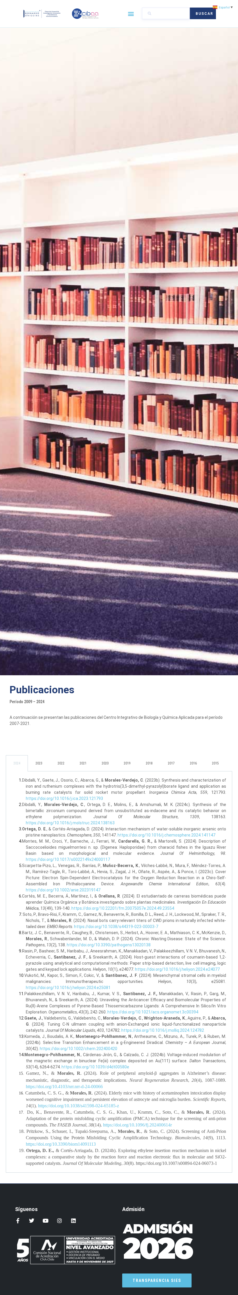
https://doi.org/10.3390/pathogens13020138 (109, 945)
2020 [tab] (105, 763)
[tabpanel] (119, 972)
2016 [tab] (193, 763)
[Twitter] (31, 1220)
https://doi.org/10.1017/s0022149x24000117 (68, 859)
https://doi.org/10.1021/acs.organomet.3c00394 (152, 1012)
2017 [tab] (171, 763)
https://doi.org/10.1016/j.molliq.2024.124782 (162, 1030)
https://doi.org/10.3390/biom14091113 (61, 1144)
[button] (131, 14)
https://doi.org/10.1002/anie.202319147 (63, 890)
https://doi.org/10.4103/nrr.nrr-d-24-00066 (64, 1086)
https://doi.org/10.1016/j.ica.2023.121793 (64, 798)
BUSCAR (204, 14)
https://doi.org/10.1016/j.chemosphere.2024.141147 (166, 835)
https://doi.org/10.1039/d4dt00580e (95, 1067)
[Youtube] (45, 1220)
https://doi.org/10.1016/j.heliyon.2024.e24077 (177, 969)
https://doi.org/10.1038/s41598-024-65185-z (78, 1105)
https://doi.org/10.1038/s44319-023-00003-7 (116, 926)
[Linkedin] (73, 1220)
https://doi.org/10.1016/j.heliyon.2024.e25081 (68, 987)
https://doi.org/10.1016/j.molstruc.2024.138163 (70, 823)
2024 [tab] (16, 763)
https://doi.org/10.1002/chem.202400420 (78, 1048)
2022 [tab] (60, 763)
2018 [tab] (149, 763)
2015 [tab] (215, 763)
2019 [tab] (127, 763)
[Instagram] (59, 1220)
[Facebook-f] (17, 1220)
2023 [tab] (38, 763)
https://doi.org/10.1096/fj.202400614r (137, 1124)
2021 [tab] (83, 763)
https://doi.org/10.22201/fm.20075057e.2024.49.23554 (122, 908)
